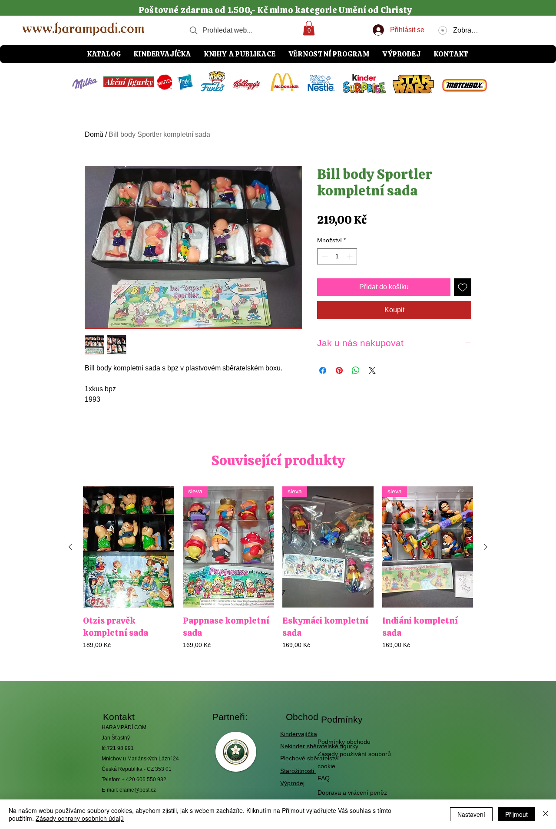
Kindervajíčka (298, 733)
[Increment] (350, 256)
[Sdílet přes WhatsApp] (356, 370)
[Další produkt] (485, 547)
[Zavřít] (545, 814)
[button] (309, 28)
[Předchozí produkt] (70, 547)
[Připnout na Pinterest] (339, 370)
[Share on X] (372, 370)
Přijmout (516, 814)
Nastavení (471, 814)
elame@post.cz (137, 790)
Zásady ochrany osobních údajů (80, 818)
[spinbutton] (337, 256)
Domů (94, 134)
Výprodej (292, 782)
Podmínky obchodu (344, 741)
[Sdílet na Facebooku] (323, 370)
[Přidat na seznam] (462, 287)
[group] (278, 574)
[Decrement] (323, 256)
